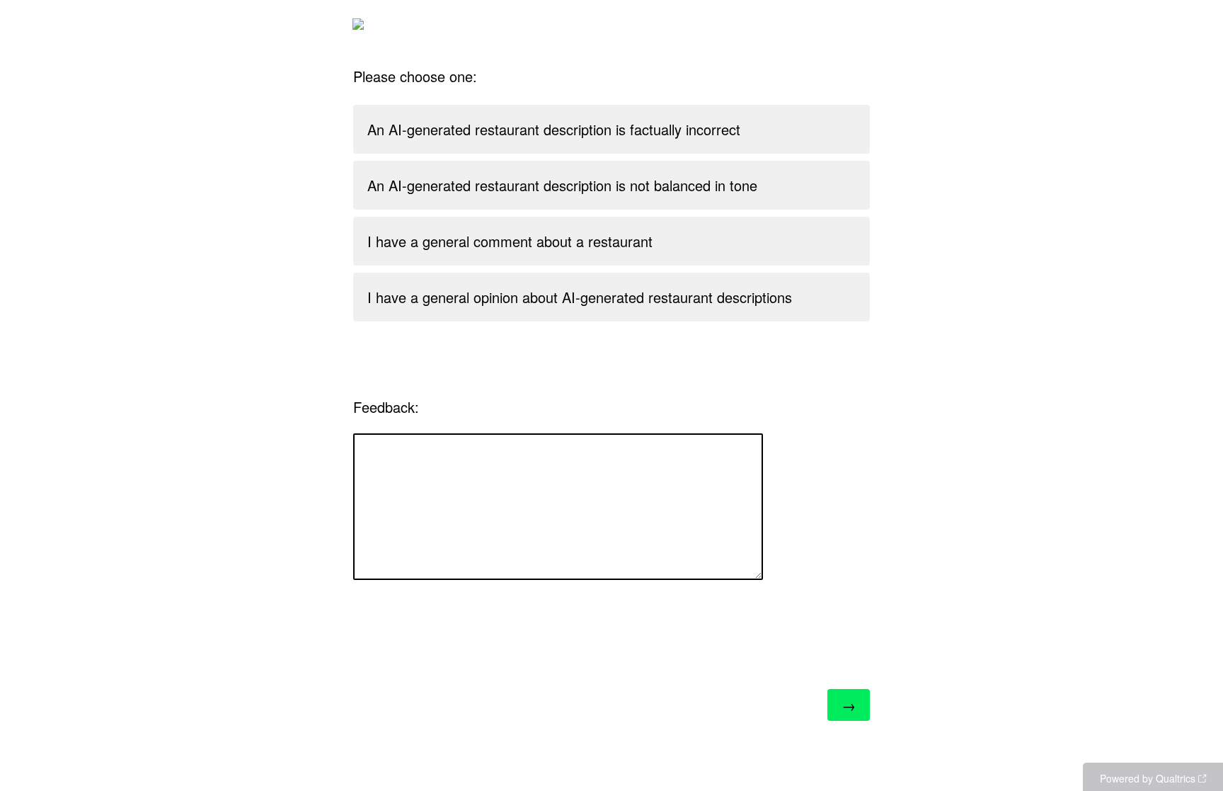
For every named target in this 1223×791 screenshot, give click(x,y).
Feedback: (386, 407)
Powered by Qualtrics (1147, 778)
